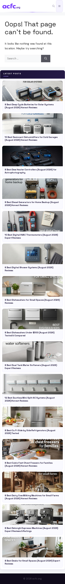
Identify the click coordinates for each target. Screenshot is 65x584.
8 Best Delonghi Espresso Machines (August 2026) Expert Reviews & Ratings (31, 529)
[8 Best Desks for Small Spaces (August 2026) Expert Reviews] (32, 547)
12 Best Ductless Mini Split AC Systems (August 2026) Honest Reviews (30, 399)
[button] (53, 6)
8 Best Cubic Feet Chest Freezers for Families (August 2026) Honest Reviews (29, 464)
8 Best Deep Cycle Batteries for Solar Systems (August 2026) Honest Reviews (29, 106)
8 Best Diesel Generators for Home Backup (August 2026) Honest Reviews (32, 204)
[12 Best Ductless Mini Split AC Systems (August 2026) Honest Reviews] (32, 384)
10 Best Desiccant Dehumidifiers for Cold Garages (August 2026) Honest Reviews (31, 139)
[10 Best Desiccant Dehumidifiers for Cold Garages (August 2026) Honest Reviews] (32, 123)
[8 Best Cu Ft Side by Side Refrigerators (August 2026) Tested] (32, 417)
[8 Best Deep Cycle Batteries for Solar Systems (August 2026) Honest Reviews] (32, 91)
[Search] (45, 58)
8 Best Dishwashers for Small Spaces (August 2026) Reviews (32, 301)
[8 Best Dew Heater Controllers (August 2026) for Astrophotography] (32, 156)
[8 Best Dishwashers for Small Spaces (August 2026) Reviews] (32, 286)
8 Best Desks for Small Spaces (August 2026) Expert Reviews (32, 562)
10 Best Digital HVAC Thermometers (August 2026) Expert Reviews (31, 236)
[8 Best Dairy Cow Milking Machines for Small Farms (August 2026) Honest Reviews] (32, 482)
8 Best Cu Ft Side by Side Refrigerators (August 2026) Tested (30, 432)
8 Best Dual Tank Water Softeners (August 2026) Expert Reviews (31, 367)
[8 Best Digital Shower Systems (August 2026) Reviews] (32, 254)
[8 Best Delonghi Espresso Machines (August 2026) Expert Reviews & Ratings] (32, 514)
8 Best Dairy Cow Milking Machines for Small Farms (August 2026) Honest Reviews (32, 497)
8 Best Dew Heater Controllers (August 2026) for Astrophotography (30, 171)
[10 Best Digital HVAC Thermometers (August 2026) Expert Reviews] (32, 221)
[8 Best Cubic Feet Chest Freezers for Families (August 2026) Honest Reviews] (32, 449)
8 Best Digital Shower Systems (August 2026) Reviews (29, 269)
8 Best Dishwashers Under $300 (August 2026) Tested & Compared (29, 334)
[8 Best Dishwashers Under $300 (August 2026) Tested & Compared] (32, 319)
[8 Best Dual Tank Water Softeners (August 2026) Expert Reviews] (32, 351)
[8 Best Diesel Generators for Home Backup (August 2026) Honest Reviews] (32, 188)
